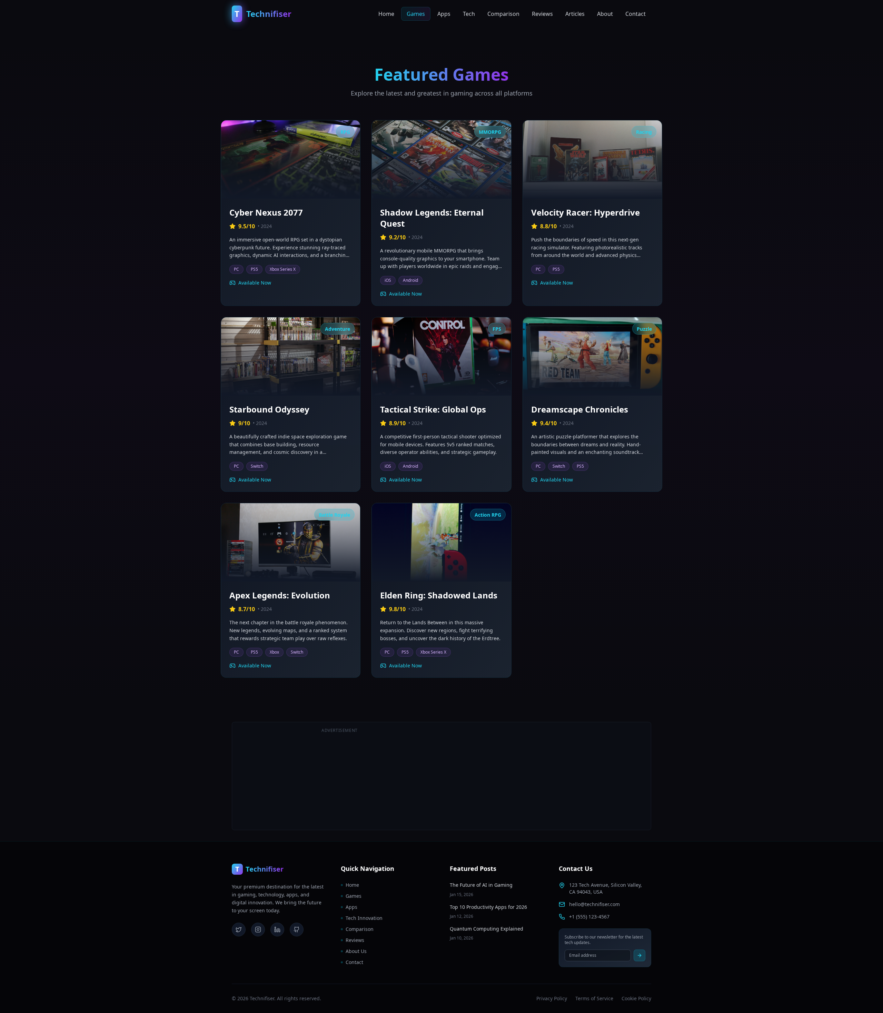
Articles (575, 14)
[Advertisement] (543, 776)
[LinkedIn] (277, 929)
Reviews (542, 14)
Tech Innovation (364, 918)
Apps (443, 14)
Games (416, 14)
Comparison (503, 14)
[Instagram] (258, 929)
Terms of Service (594, 998)
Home (386, 14)
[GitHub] (297, 929)
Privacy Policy (551, 998)
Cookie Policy (636, 998)
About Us (356, 951)
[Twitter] (239, 929)
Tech (469, 14)
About (605, 14)
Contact (635, 14)
